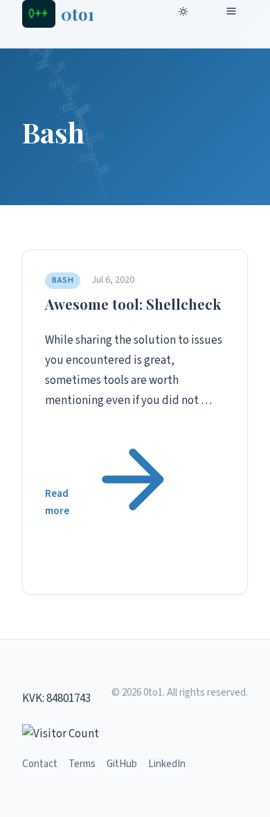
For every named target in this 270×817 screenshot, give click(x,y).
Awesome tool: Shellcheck (133, 304)
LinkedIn (167, 764)
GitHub (122, 764)
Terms (82, 764)
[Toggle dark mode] (185, 13)
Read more (57, 502)
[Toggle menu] (234, 14)
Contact (39, 764)
